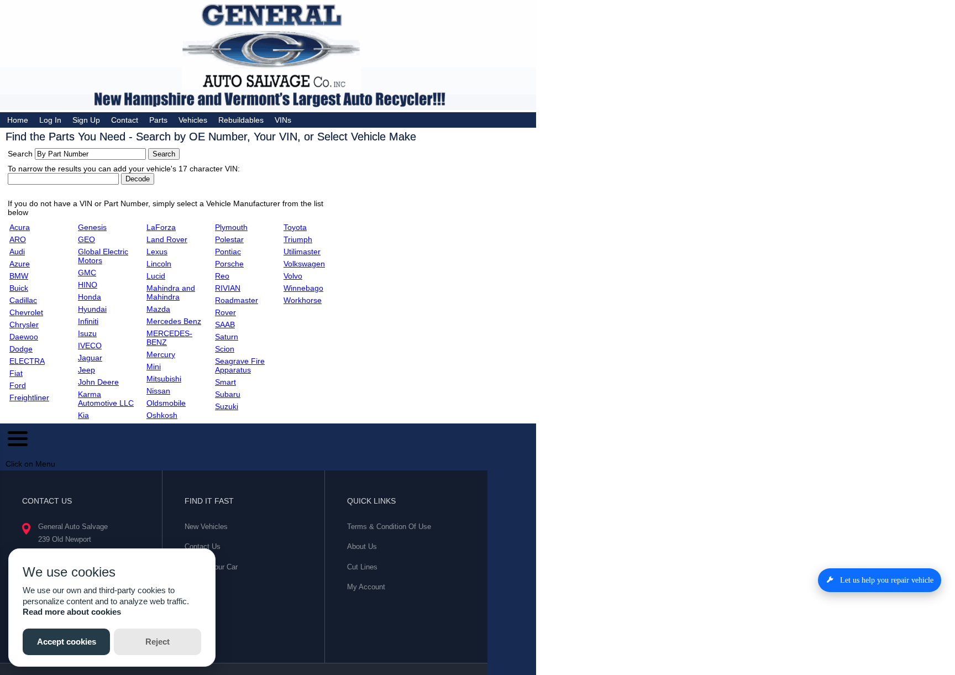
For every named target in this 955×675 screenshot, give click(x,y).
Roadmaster (236, 300)
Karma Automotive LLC (106, 398)
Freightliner (29, 397)
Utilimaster (302, 251)
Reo (222, 275)
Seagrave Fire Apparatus (240, 365)
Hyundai (92, 309)
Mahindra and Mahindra (170, 292)
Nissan (158, 390)
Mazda (158, 309)
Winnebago (303, 288)
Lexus (156, 251)
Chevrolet (26, 312)
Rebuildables (241, 120)
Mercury (160, 354)
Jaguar (90, 357)
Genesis (92, 227)
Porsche (229, 263)
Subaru (227, 394)
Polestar (229, 239)
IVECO (90, 345)
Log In (50, 120)
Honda (89, 296)
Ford (17, 385)
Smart (225, 382)
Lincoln (158, 263)
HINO (87, 284)
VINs (283, 120)
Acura (19, 227)
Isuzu (87, 333)
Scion (224, 348)
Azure (19, 263)
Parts (158, 120)
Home (17, 120)
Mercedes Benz (173, 321)
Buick (18, 288)
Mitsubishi (163, 378)
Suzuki (226, 406)
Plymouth (231, 227)
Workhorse (303, 300)
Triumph (298, 239)
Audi (17, 251)
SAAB (225, 324)
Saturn (226, 336)
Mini (153, 366)
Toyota (295, 227)
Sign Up (86, 120)
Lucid (155, 275)
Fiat (16, 373)
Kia (83, 415)
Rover (225, 312)
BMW (18, 275)
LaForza (161, 227)
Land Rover (166, 239)
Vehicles (193, 120)
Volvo (293, 275)
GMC (87, 272)
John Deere (98, 382)
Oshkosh (161, 415)
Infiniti (88, 321)
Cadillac (23, 300)
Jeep (86, 369)
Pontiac (228, 251)
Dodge (21, 348)
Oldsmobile (166, 403)
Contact (124, 120)
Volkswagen (304, 263)
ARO (17, 239)
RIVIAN (227, 288)
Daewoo (23, 336)
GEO (86, 239)
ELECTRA (27, 361)
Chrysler (24, 324)
